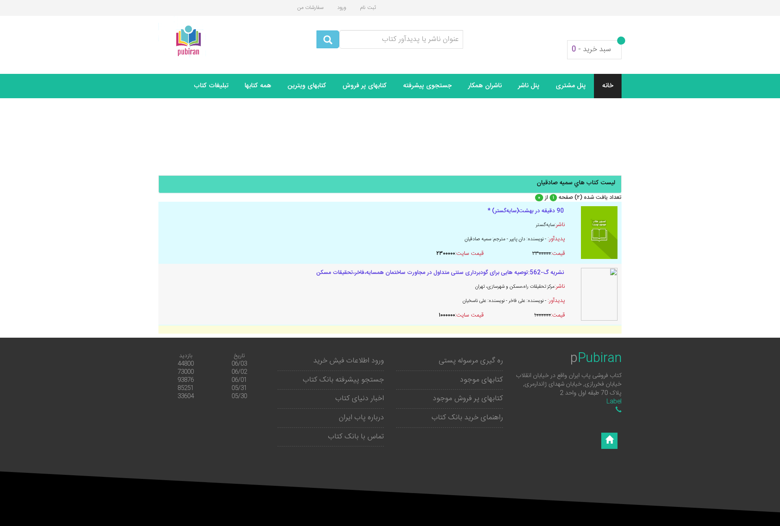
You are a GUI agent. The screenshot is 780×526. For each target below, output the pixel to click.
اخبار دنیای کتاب (359, 398)
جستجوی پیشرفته (427, 85)
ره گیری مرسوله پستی (471, 361)
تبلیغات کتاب (211, 85)
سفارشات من (310, 7)
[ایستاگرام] (609, 441)
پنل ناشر (529, 85)
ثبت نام (368, 7)
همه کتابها (258, 85)
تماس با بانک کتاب (356, 437)
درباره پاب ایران (361, 418)
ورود (341, 7)
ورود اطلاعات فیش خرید (348, 361)
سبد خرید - (591, 49)
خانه (607, 85)
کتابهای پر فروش (364, 85)
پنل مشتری (571, 85)
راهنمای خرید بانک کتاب (467, 418)
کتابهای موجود (481, 380)
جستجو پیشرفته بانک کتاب (343, 380)
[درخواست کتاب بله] (618, 410)
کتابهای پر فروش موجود (468, 398)
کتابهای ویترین (307, 85)
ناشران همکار (485, 85)
